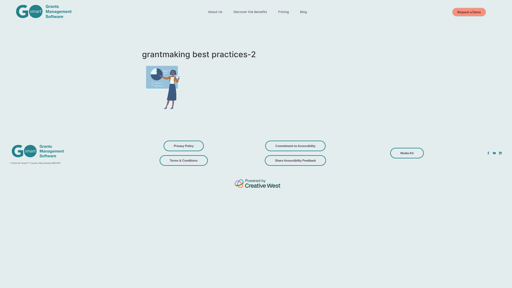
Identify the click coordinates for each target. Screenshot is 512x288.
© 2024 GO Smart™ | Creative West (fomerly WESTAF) (35, 163)
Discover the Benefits (250, 12)
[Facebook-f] (488, 153)
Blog (303, 12)
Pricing (283, 12)
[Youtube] (494, 153)
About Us (215, 12)
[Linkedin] (500, 153)
